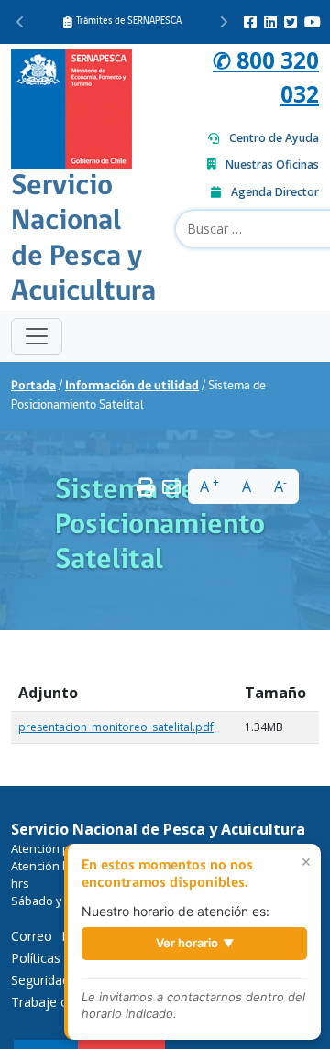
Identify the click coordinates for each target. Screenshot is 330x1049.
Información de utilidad (132, 386)
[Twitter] (290, 22)
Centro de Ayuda (274, 138)
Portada (33, 386)
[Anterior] (20, 22)
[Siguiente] (223, 22)
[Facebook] (250, 22)
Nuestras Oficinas (272, 164)
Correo (31, 936)
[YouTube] (312, 22)
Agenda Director (275, 192)
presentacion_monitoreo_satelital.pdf (116, 727)
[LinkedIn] (270, 22)
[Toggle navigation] (36, 336)
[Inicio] (71, 106)
